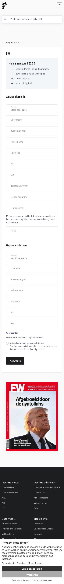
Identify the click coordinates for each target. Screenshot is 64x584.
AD (3, 503)
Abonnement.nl (9, 523)
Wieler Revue (40, 503)
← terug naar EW (10, 42)
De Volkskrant (8, 487)
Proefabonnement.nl (12, 529)
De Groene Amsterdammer (47, 487)
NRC (4, 498)
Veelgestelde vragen (44, 529)
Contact (38, 534)
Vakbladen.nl (8, 534)
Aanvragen (15, 360)
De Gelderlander (10, 492)
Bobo (36, 508)
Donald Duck (40, 492)
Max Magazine (41, 498)
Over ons (38, 523)
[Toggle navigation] (59, 5)
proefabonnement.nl (20, 5)
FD (3, 508)
